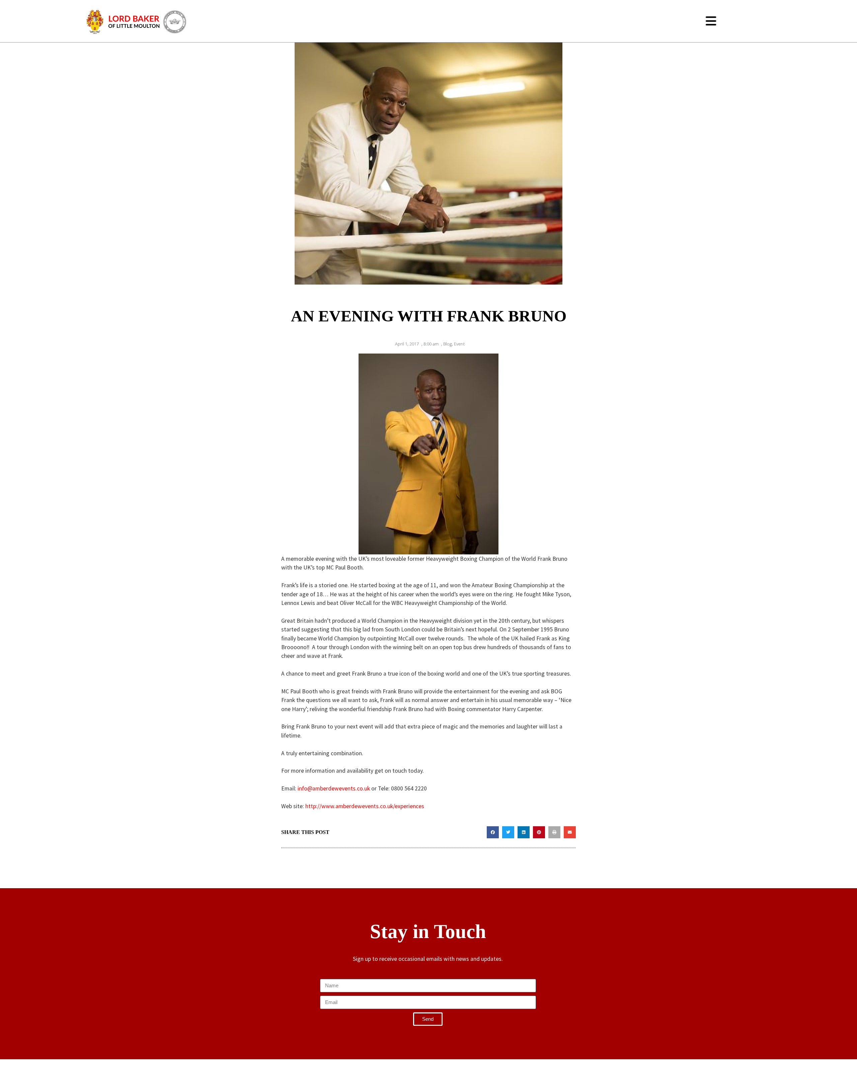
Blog (447, 344)
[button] (493, 832)
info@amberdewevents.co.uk (334, 788)
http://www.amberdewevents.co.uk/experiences (364, 806)
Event (459, 344)
